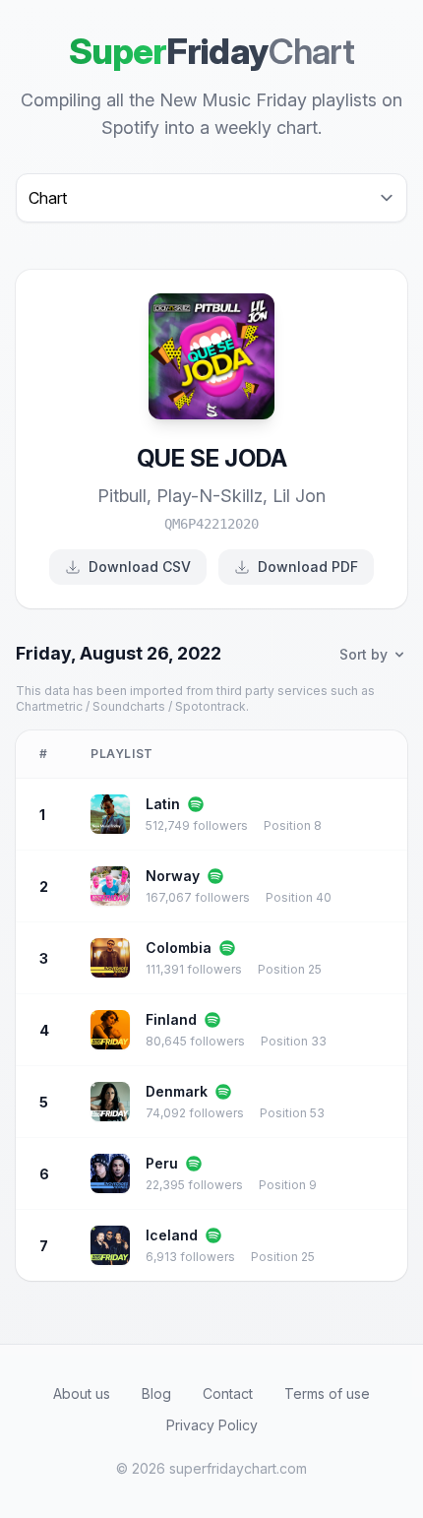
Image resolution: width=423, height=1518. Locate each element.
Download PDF (308, 566)
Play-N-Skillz (209, 495)
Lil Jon (299, 495)
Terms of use (327, 1393)
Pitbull (122, 495)
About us (81, 1393)
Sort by (363, 654)
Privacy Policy (212, 1425)
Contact (228, 1393)
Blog (156, 1393)
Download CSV (140, 566)
